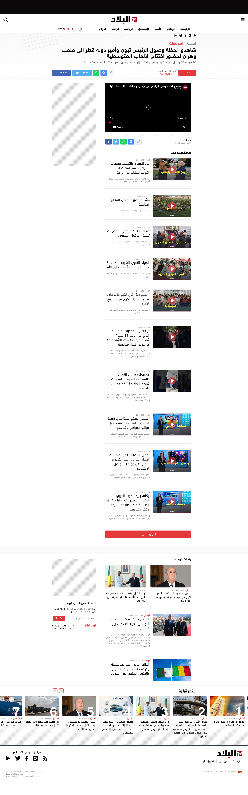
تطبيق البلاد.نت (205, 761)
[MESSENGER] (103, 73)
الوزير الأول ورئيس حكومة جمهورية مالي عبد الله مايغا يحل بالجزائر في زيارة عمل (126, 597)
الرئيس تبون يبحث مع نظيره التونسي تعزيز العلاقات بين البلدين (130, 623)
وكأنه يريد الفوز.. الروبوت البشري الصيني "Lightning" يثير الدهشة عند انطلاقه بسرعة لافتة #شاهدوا (128, 502)
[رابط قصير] (111, 73)
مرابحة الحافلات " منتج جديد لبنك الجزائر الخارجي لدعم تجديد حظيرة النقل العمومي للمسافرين (117, 727)
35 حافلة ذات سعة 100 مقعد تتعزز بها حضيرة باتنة (42, 723)
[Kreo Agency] (239, 771)
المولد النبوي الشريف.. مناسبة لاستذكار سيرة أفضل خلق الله (128, 265)
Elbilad (124, 20)
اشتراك (187, 73)
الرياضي (128, 29)
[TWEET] (116, 142)
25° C (61, 29)
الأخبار (158, 29)
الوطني (171, 29)
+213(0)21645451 (16, 771)
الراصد (115, 29)
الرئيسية (185, 29)
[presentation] (61, 690)
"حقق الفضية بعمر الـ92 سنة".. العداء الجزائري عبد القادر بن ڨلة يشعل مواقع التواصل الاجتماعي (128, 461)
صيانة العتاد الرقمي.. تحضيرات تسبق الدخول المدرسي (128, 233)
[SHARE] (108, 142)
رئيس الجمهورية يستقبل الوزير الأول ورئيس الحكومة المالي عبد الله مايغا (173, 597)
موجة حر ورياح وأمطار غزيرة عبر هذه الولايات (229, 723)
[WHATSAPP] (96, 73)
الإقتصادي (143, 29)
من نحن (223, 761)
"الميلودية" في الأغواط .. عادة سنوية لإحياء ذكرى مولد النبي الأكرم (128, 299)
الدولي (103, 29)
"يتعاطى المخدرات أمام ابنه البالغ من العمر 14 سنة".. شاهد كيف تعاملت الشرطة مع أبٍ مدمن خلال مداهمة (128, 337)
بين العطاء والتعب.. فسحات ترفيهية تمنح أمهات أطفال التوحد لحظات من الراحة (130, 168)
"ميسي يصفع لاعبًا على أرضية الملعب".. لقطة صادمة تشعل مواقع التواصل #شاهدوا (128, 423)
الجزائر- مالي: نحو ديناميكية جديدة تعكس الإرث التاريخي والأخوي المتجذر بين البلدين (130, 668)
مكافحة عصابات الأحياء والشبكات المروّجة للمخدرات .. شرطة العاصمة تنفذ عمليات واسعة (129, 381)
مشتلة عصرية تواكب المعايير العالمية (130, 202)
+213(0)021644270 (35, 771)
